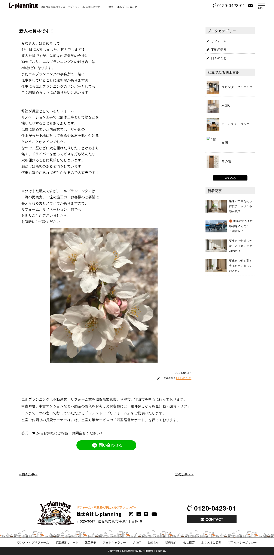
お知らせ (153, 542)
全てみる (230, 178)
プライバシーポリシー (242, 542)
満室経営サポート (67, 542)
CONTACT (213, 519)
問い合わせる (111, 445)
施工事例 (90, 542)
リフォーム (218, 41)
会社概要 (189, 542)
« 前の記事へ (28, 474)
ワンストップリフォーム (33, 542)
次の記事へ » (184, 474)
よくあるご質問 (211, 542)
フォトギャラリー (114, 542)
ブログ (136, 542)
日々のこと (183, 378)
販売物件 (171, 542)
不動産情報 (218, 49)
